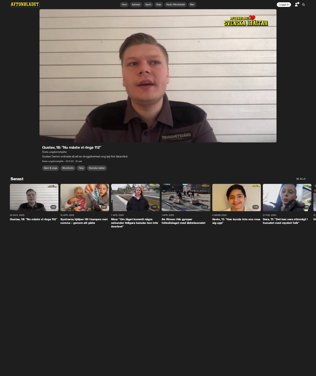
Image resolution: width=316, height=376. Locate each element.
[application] (158, 75)
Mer (192, 4)
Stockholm (67, 168)
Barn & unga (50, 168)
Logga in (284, 4)
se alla (300, 178)
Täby (81, 168)
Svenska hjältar (97, 168)
